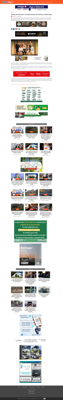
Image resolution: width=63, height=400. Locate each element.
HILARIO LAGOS (28, 84)
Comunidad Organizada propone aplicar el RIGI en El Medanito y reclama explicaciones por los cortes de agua (45, 183)
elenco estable (23, 84)
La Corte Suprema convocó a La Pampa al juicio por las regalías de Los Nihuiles (31, 199)
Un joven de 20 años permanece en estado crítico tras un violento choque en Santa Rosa (17, 309)
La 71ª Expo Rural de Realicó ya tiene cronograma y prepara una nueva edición (31, 152)
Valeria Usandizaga (36, 84)
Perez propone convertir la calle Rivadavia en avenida (17, 152)
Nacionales (47, 2)
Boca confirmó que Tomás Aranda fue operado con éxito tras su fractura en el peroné (30, 295)
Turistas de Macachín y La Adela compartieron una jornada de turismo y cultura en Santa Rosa (30, 309)
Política (46, 178)
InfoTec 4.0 (14, 16)
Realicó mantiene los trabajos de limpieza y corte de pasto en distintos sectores (31, 136)
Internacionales (46, 209)
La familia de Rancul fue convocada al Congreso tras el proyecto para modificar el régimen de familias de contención (45, 137)
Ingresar (44, 387)
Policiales (43, 2)
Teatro (32, 84)
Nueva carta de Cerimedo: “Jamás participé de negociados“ (44, 295)
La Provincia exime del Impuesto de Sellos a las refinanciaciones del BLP (31, 183)
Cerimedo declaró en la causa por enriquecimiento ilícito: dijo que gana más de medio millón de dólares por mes (32, 213)
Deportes (31, 2)
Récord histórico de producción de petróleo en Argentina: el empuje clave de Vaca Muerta (16, 296)
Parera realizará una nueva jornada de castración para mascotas (46, 152)
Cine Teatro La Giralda (17, 84)
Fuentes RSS (38, 387)
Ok (44, 398)
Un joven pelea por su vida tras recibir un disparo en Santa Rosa (45, 198)
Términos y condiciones (32, 387)
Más (51, 2)
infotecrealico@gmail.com (31, 393)
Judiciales (31, 209)
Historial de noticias (24, 387)
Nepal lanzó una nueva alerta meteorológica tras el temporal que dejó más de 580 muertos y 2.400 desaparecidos (45, 213)
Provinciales (31, 178)
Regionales (39, 2)
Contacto (19, 387)
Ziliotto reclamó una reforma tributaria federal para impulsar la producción (44, 280)
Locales (35, 2)
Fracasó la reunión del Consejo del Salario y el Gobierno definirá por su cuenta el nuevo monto (17, 183)
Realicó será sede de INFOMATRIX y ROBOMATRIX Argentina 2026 (17, 136)
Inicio (27, 2)
